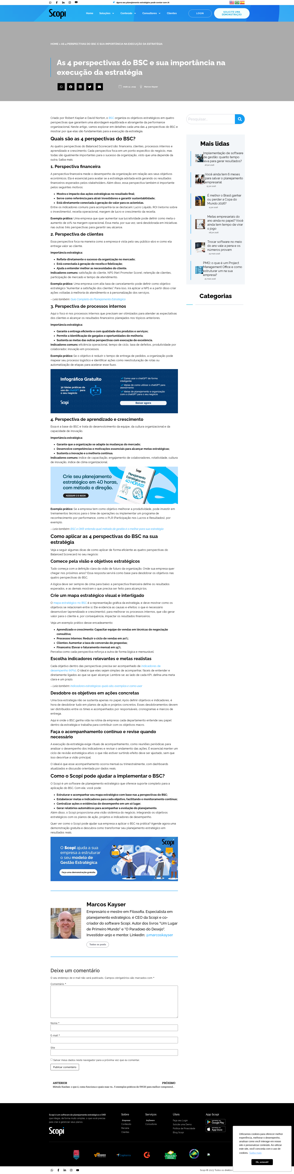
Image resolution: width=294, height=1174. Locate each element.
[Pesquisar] (240, 119)
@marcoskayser (159, 935)
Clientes (172, 13)
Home (89, 13)
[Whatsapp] (52, 1170)
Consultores (149, 13)
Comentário (58, 984)
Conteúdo (126, 13)
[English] (232, 2)
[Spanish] (242, 2)
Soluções (104, 13)
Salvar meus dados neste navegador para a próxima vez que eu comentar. (96, 1060)
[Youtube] (77, 1170)
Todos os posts (97, 944)
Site (53, 1047)
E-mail (55, 1035)
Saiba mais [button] (255, 1153)
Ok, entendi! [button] (262, 1162)
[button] (61, 86)
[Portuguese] (237, 2)
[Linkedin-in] (64, 1170)
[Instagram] (71, 1170)
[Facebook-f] (58, 1170)
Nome (55, 1023)
